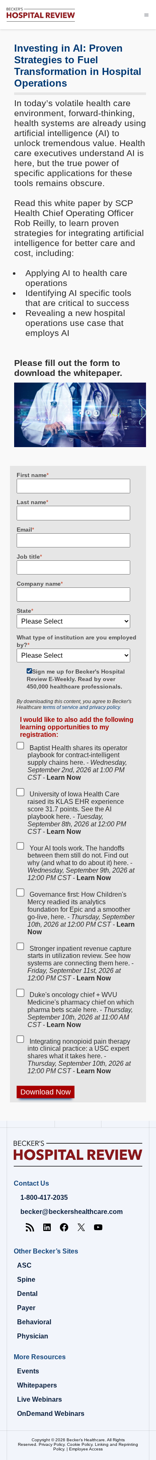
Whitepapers (37, 1385)
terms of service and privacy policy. (82, 707)
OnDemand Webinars (50, 1413)
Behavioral (34, 1322)
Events (28, 1371)
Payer (26, 1307)
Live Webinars (39, 1399)
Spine (26, 1279)
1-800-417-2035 (44, 1197)
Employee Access (86, 1449)
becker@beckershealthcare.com (71, 1211)
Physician (32, 1336)
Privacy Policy (51, 1444)
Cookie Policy (79, 1444)
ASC (24, 1265)
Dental (27, 1293)
